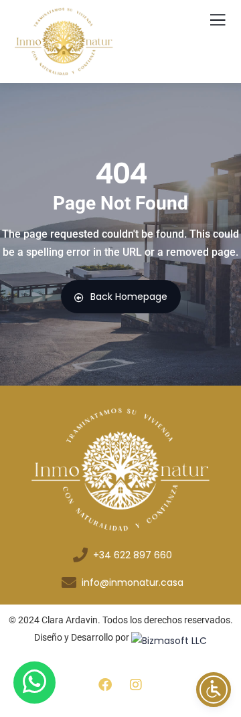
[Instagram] (136, 685)
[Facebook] (105, 685)
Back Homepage (128, 296)
